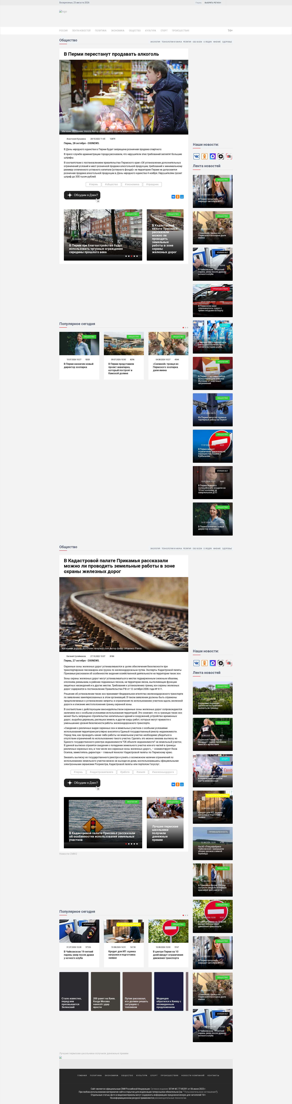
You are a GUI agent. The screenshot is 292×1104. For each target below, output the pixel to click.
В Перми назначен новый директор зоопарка (211, 527)
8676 (93, 242)
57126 (222, 1027)
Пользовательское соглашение (200, 1092)
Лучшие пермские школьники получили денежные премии (165, 833)
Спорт (164, 30)
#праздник (152, 184)
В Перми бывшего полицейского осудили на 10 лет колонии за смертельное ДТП (212, 489)
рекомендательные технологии (170, 1098)
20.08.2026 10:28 (208, 699)
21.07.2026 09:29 (162, 359)
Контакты (213, 1076)
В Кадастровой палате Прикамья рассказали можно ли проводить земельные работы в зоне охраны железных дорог (164, 239)
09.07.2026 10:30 (73, 359)
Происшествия (180, 30)
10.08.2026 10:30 (118, 947)
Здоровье (227, 42)
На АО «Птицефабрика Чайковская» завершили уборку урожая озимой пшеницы (211, 850)
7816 (156, 219)
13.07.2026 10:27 (208, 522)
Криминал (222, 252)
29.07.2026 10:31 (208, 302)
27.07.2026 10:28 (208, 338)
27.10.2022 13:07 (161, 216)
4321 (222, 372)
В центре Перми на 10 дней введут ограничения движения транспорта (123, 954)
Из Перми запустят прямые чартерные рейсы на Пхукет (168, 367)
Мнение (217, 42)
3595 (222, 772)
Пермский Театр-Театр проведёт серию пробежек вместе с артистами (212, 742)
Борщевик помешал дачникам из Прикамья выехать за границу (210, 705)
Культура (150, 30)
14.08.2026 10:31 (208, 772)
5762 (222, 956)
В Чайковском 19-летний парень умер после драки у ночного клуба (212, 271)
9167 (132, 947)
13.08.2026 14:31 (73, 947)
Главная (82, 1076)
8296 (87, 359)
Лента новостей (81, 30)
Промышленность (218, 832)
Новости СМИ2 (68, 853)
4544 (132, 359)
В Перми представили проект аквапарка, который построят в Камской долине (76, 368)
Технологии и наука (172, 42)
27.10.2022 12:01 (161, 817)
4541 (177, 359)
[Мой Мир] (182, 197)
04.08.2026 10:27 (118, 359)
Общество (135, 30)
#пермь (93, 184)
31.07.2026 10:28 (208, 265)
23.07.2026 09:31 (208, 372)
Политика (100, 30)
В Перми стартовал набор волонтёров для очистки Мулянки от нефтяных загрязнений (211, 379)
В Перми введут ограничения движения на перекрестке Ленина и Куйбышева (211, 452)
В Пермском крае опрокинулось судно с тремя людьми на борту (210, 308)
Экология (155, 42)
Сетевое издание (159, 1089)
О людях (207, 42)
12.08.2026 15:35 (208, 842)
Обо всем (197, 42)
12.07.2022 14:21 (79, 830)
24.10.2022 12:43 (79, 242)
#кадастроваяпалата (101, 772)
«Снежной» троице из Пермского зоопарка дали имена (121, 367)
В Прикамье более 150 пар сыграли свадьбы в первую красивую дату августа (168, 956)
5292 (222, 990)
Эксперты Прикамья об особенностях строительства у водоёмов (96, 838)
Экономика (117, 30)
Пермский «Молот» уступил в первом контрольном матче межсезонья (212, 778)
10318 (93, 830)
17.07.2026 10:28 (208, 445)
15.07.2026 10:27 (208, 481)
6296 (177, 947)
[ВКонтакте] (173, 197)
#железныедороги (163, 772)
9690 (222, 481)
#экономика (132, 184)
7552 (156, 820)
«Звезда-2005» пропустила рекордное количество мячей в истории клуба (212, 344)
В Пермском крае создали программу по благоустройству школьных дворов (99, 250)
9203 (222, 522)
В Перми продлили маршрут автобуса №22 (210, 200)
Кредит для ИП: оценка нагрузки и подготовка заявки (77, 954)
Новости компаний (84, 924)
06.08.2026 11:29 (208, 195)
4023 (222, 445)
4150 (222, 842)
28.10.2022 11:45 (97, 139)
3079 (222, 338)
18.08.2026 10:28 (208, 735)
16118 (88, 947)
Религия (187, 42)
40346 (222, 265)
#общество (111, 184)
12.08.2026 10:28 (162, 947)
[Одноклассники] (177, 197)
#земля (140, 772)
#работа (124, 772)
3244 (222, 699)
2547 (222, 195)
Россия (63, 30)
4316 (222, 735)
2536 (222, 302)
